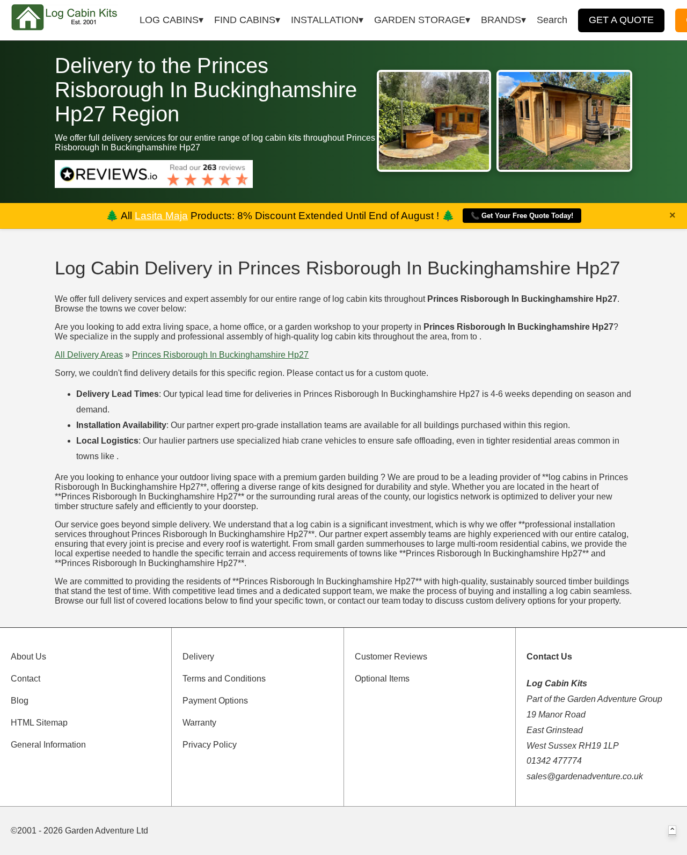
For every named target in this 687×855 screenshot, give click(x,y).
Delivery (198, 656)
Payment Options (215, 700)
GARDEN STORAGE (419, 20)
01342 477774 (554, 760)
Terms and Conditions (224, 678)
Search (552, 20)
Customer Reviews (391, 656)
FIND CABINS (244, 20)
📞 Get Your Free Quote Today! (522, 216)
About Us (28, 656)
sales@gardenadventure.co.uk (585, 776)
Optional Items (382, 678)
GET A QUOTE (621, 20)
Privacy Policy (209, 744)
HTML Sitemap (39, 722)
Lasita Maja (161, 215)
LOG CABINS (169, 20)
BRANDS (501, 20)
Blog (19, 700)
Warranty (199, 722)
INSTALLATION (325, 20)
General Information (48, 744)
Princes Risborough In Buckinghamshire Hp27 (220, 354)
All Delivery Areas (89, 354)
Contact (25, 678)
